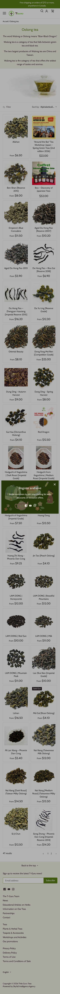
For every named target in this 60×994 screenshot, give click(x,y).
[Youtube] (30, 505)
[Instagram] (34, 505)
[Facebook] (26, 505)
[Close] (55, 484)
